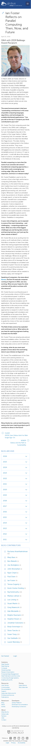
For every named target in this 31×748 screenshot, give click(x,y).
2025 (5, 462)
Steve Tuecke (13, 630)
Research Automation (7, 672)
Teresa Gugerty (14, 584)
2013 (5, 528)
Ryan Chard (12, 573)
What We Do (5, 712)
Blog (2, 702)
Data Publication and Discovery (10, 676)
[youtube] (19, 738)
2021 (5, 484)
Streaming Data (6, 670)
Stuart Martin (13, 603)
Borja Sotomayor (15, 627)
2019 (5, 495)
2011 (5, 539)
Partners (3, 716)
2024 (5, 467)
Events (3, 706)
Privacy (13, 743)
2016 (5, 512)
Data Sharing (5, 666)
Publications (5, 697)
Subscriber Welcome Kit (8, 693)
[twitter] (10, 738)
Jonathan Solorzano (16, 623)
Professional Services (7, 695)
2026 (5, 456)
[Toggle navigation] (28, 4)
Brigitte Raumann (15, 615)
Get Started (5, 656)
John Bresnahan (14, 569)
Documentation (6, 689)
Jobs (2, 718)
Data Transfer (5, 664)
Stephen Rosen (14, 619)
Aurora (3, 279)
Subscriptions (23, 685)
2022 (5, 478)
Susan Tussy (13, 634)
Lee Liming (12, 600)
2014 (5, 523)
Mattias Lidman (14, 596)
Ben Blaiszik (13, 561)
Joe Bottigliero (14, 565)
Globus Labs (5, 714)
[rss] (27, 738)
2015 (5, 517)
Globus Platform (17, 702)
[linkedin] (15, 738)
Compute (4, 668)
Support (3, 691)
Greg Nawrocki (14, 607)
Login (15, 656)
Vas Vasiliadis (14, 638)
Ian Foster (12, 580)
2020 (5, 490)
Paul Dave (12, 577)
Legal (7, 743)
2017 (5, 506)
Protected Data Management (10, 674)
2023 (5, 473)
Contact (3, 720)
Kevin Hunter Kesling (16, 588)
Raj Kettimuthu (14, 592)
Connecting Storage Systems (10, 678)
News (3, 704)
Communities (5, 687)
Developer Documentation (20, 704)
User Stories (5, 685)
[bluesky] (23, 738)
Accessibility (21, 743)
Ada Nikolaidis (13, 611)
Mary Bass (12, 557)
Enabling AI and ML (7, 680)
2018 (5, 501)
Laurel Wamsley (14, 642)
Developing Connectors (19, 706)
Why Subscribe (23, 687)
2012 (5, 534)
